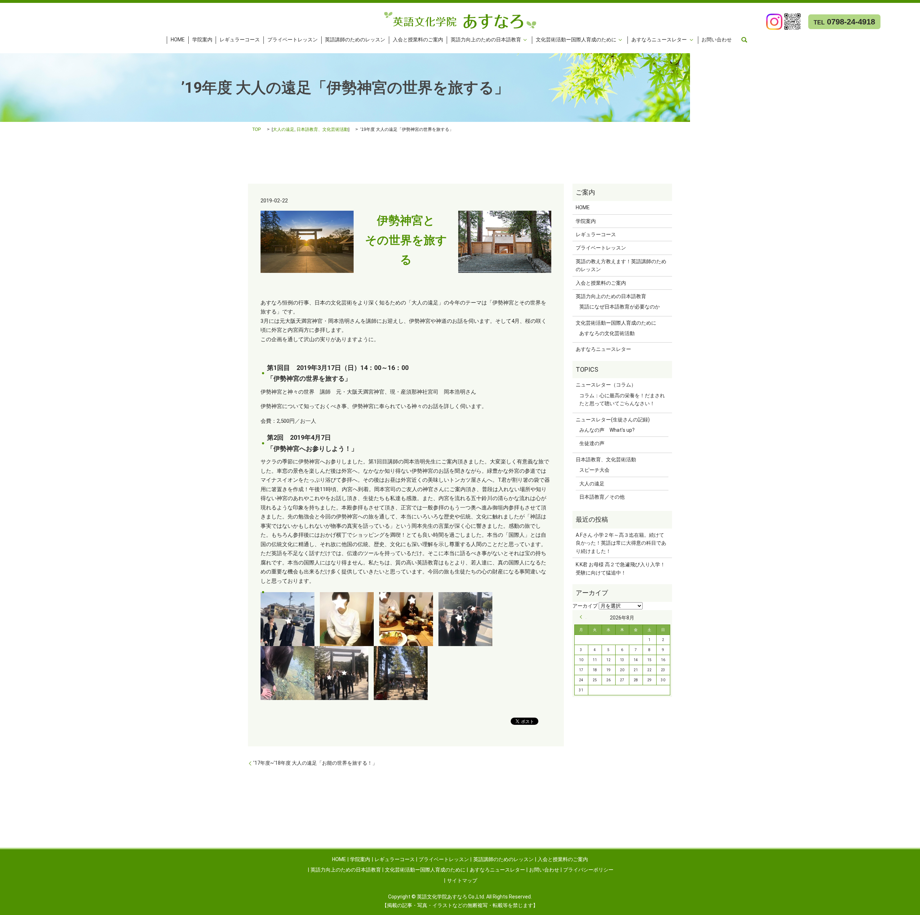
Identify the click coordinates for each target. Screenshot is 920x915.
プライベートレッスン (292, 40)
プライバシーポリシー (588, 870)
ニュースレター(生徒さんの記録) (613, 419)
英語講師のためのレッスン (355, 40)
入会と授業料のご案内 (418, 40)
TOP (256, 129)
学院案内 (202, 40)
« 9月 (583, 617)
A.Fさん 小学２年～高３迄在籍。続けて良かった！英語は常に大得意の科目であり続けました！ (621, 543)
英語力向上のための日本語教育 (486, 40)
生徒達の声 (591, 443)
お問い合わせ (717, 40)
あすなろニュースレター (659, 40)
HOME (178, 40)
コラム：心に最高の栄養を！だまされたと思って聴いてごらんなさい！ (622, 399)
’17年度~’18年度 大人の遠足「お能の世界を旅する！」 (315, 763)
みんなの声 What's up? (607, 430)
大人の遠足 (283, 129)
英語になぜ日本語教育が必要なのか (619, 307)
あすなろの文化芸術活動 (607, 333)
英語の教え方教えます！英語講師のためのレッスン (621, 265)
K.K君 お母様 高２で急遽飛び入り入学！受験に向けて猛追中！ (620, 568)
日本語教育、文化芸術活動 (322, 129)
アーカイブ (585, 606)
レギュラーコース (240, 40)
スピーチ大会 (594, 470)
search (744, 40)
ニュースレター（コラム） (606, 385)
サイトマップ (462, 880)
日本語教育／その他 (602, 497)
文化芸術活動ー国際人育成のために (576, 40)
